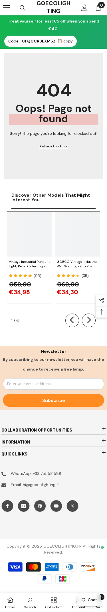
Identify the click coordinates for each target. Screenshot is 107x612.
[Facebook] (7, 506)
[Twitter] (72, 506)
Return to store (53, 146)
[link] (30, 602)
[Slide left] (72, 320)
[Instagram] (24, 506)
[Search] (22, 8)
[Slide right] (89, 320)
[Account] (84, 8)
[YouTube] (56, 506)
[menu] (6, 7)
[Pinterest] (40, 506)
